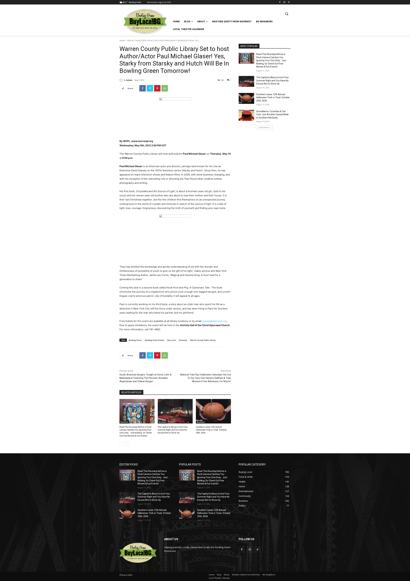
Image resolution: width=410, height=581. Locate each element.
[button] (287, 14)
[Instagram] (284, 2)
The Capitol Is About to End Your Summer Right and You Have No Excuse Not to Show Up (173, 430)
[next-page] (127, 443)
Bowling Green (135, 340)
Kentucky (183, 340)
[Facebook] (280, 2)
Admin (129, 80)
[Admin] (121, 80)
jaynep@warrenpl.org (215, 321)
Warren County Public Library (203, 340)
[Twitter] (150, 88)
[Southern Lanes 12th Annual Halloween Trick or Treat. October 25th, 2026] (213, 411)
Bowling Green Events (154, 340)
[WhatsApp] (164, 88)
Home (122, 40)
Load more (263, 127)
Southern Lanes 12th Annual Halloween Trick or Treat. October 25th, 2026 (211, 430)
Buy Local (171, 340)
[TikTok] (289, 2)
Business (124, 422)
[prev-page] (121, 443)
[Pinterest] (157, 88)
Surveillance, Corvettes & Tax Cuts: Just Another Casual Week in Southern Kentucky (272, 114)
